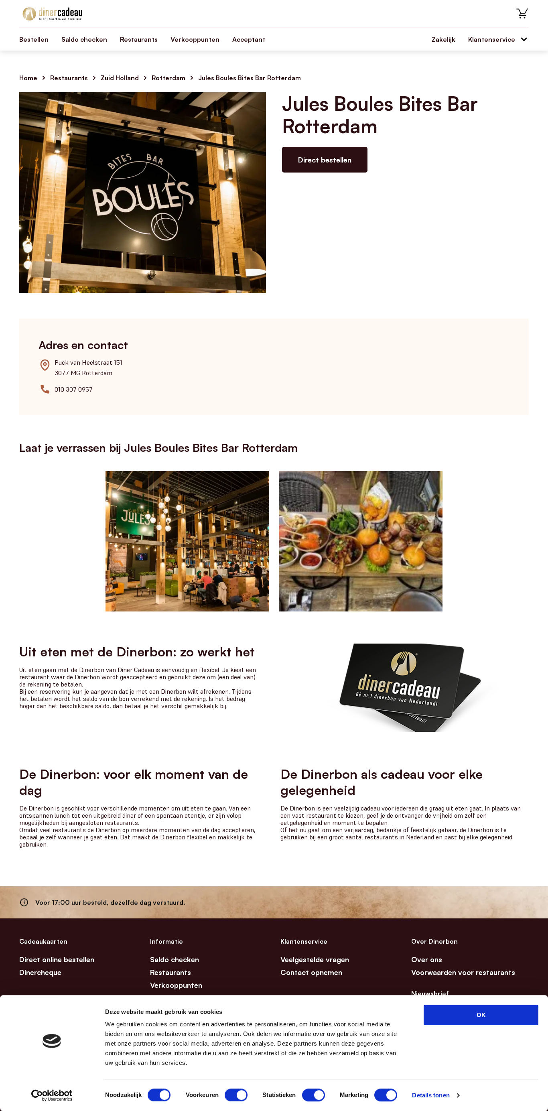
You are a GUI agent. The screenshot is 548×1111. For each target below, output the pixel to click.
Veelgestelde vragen (314, 959)
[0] (522, 13)
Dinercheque (40, 972)
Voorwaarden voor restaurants (463, 972)
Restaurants (139, 39)
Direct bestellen (324, 159)
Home (28, 78)
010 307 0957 (74, 389)
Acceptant (248, 39)
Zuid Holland (120, 78)
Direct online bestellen (56, 959)
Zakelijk (443, 39)
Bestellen (34, 39)
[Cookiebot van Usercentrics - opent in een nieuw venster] (52, 1095)
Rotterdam (168, 78)
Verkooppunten (194, 39)
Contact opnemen (311, 972)
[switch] (236, 1095)
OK (481, 1014)
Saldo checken (84, 39)
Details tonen (430, 1095)
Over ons (426, 959)
